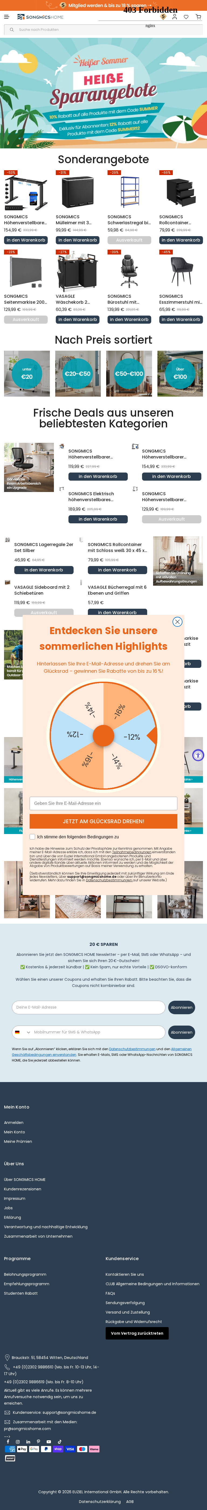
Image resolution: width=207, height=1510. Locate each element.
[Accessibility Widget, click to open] (198, 755)
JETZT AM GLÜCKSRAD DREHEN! (103, 821)
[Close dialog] (177, 622)
